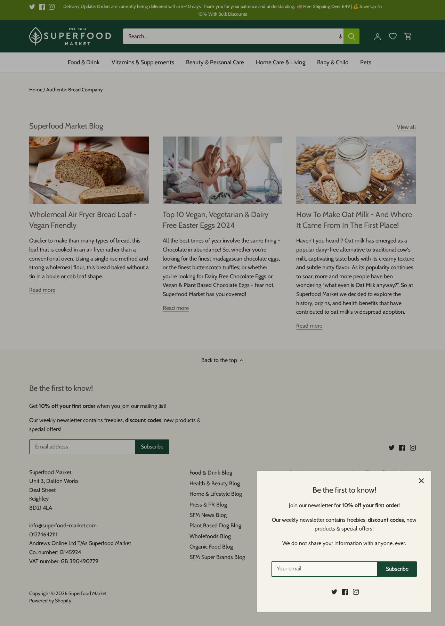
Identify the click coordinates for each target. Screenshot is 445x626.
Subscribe (397, 569)
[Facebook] (345, 591)
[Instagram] (356, 591)
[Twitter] (334, 591)
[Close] (421, 480)
